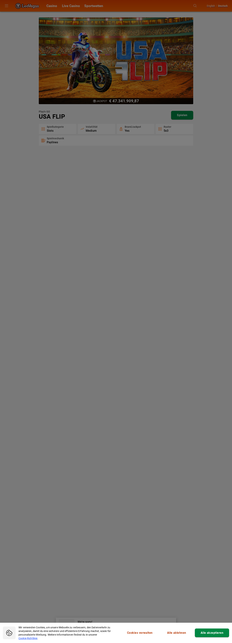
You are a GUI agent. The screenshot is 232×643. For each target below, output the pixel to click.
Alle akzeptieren (212, 632)
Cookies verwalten (140, 632)
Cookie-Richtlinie (28, 638)
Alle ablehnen (176, 632)
